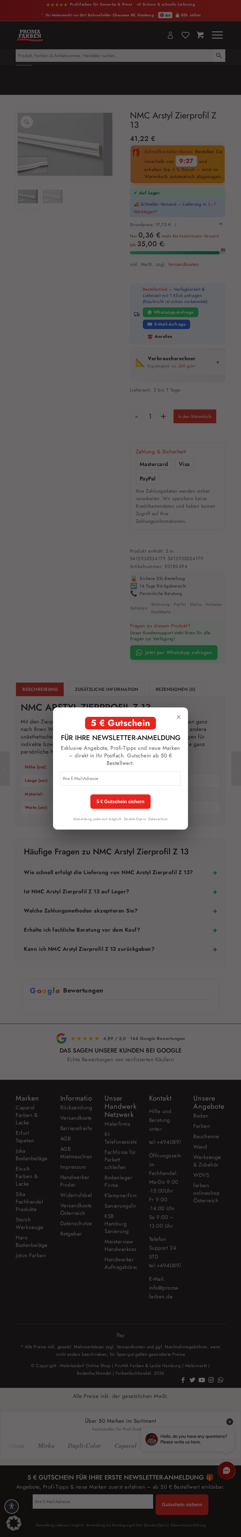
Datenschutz (158, 818)
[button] (14, 1523)
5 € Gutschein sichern (120, 801)
